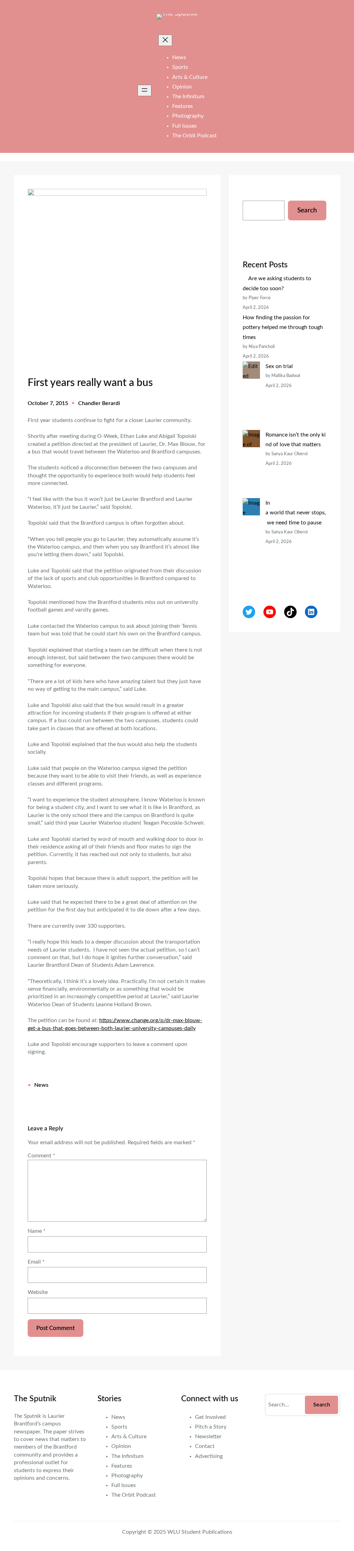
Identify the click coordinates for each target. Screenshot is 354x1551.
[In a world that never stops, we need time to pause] (251, 542)
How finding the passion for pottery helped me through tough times (283, 327)
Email (36, 1262)
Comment (41, 1155)
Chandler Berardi (99, 403)
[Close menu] (165, 40)
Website (38, 1292)
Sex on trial (279, 366)
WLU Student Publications (199, 1532)
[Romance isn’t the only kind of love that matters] (251, 464)
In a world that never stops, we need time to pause (296, 512)
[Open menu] (144, 90)
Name (37, 1231)
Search (307, 210)
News (41, 1085)
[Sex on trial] (251, 395)
